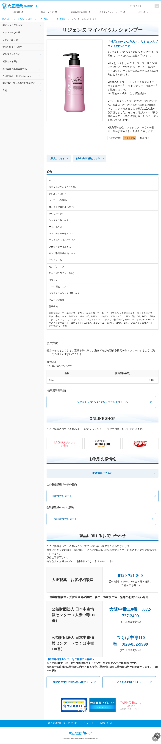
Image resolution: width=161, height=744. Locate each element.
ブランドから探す (11, 40)
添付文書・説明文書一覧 (15, 69)
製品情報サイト (31, 6)
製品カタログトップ (12, 25)
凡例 (5, 90)
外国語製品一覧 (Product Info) (17, 76)
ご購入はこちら (56, 158)
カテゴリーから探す (12, 32)
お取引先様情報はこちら (88, 158)
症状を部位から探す (12, 47)
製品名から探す (10, 61)
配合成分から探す (11, 54)
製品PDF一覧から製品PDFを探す (19, 83)
